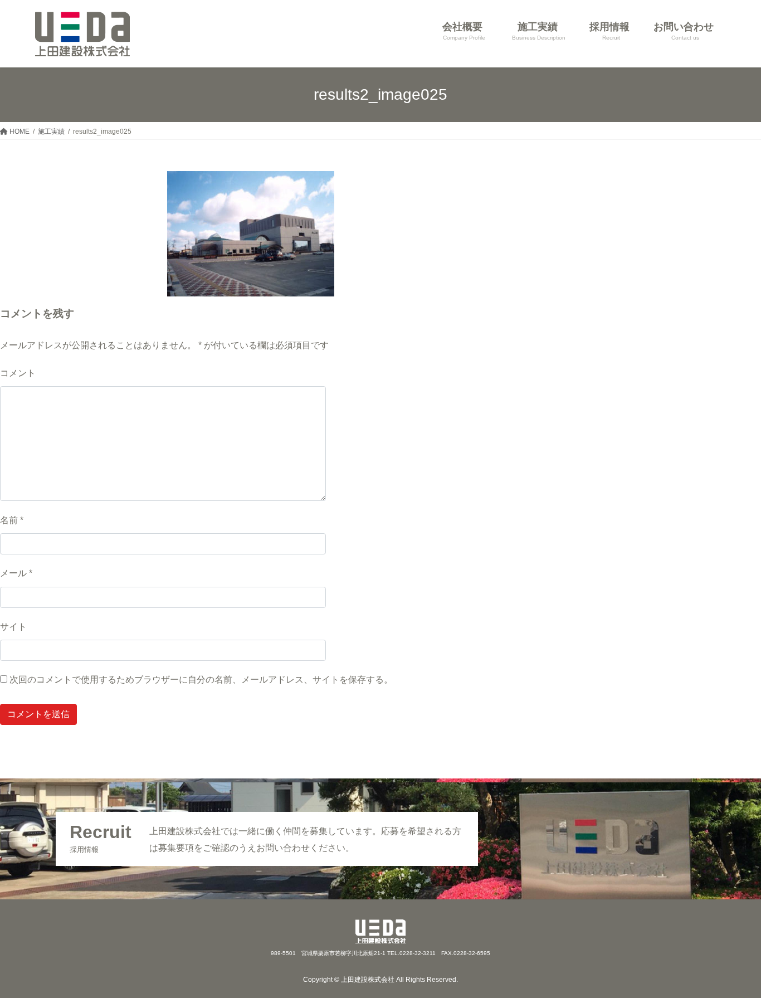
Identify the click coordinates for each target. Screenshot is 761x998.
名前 (11, 520)
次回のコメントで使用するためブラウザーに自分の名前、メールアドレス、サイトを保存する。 (201, 679)
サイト (13, 626)
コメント (18, 373)
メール (16, 573)
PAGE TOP (733, 958)
